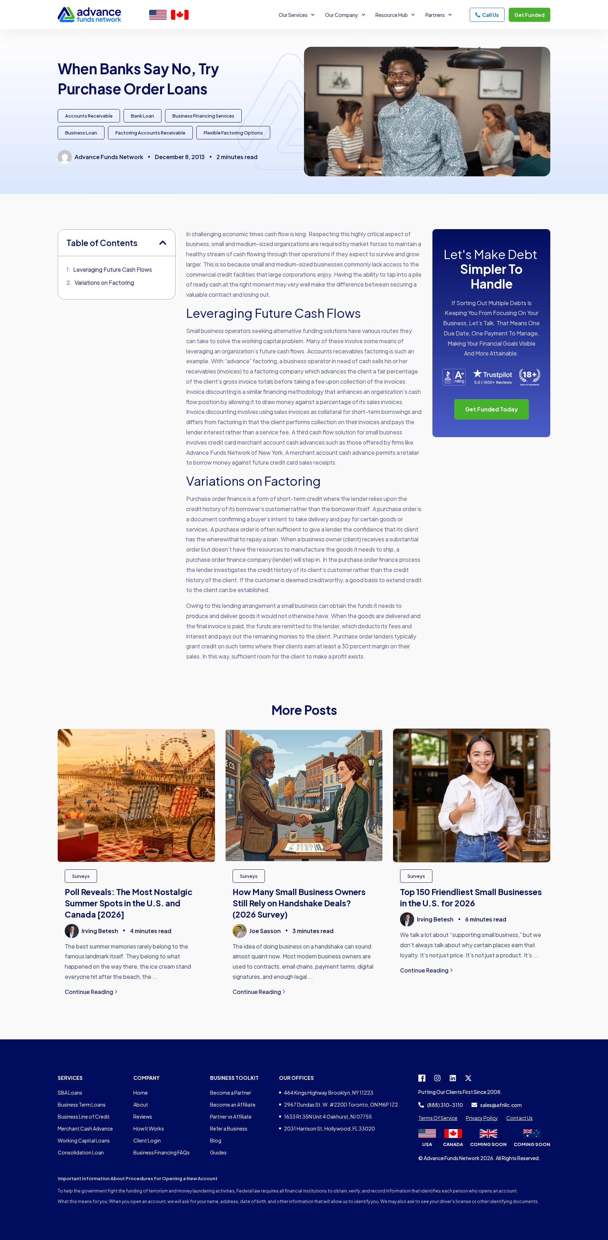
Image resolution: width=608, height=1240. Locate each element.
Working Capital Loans (84, 1140)
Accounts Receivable (89, 116)
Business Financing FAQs (161, 1152)
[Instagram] (437, 1078)
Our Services (293, 15)
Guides (218, 1152)
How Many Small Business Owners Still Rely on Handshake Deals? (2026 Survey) (299, 903)
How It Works (148, 1128)
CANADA (453, 1144)
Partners (435, 15)
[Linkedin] (452, 1078)
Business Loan (81, 133)
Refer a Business (228, 1128)
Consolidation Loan (81, 1152)
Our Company (341, 15)
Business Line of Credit (84, 1116)
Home (140, 1092)
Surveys (81, 876)
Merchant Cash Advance (85, 1128)
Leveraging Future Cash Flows (112, 269)
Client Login (147, 1140)
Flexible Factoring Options (233, 133)
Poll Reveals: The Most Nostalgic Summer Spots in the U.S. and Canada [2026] (128, 903)
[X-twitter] (468, 1078)
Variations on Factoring (104, 282)
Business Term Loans (82, 1104)
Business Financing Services (203, 116)
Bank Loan (142, 116)
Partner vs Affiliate (231, 1116)
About (140, 1104)
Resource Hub (391, 15)
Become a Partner (230, 1092)
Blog (215, 1140)
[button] (163, 243)
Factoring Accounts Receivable (150, 133)
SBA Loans (70, 1092)
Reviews (142, 1116)
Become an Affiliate (232, 1104)
